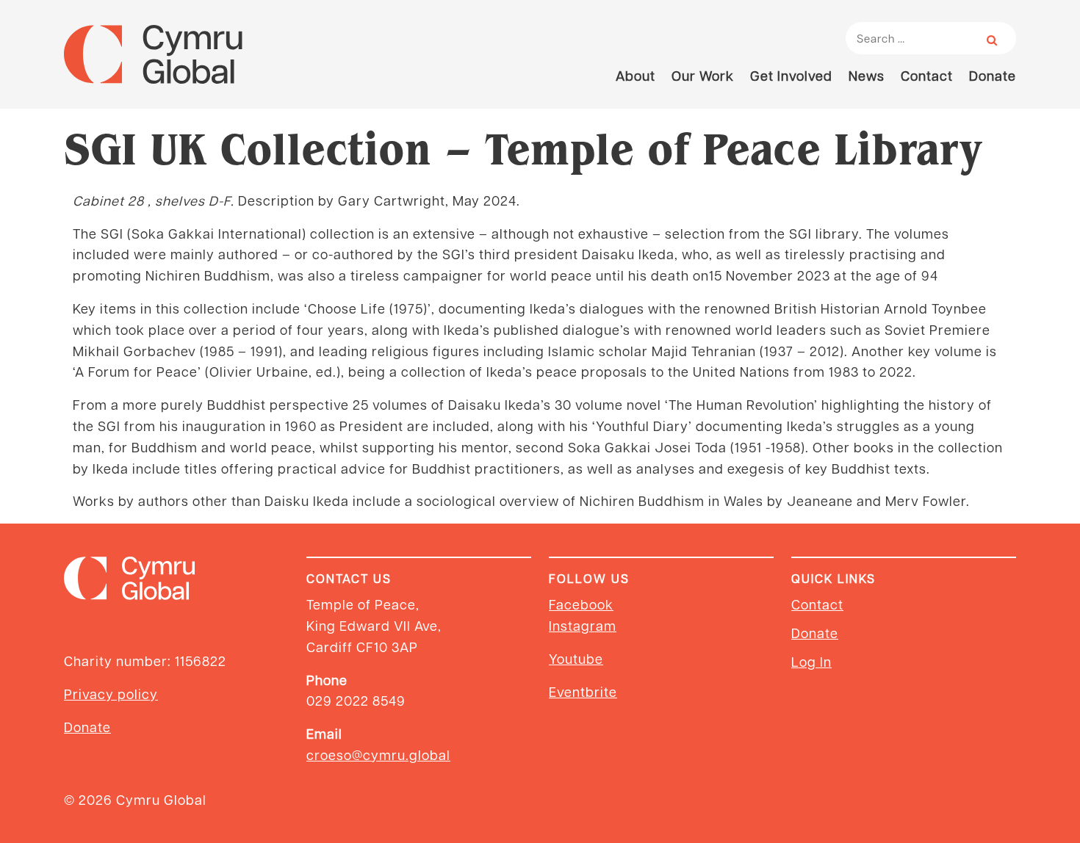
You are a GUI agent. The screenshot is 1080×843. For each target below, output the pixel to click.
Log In (811, 661)
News (867, 75)
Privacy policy (111, 693)
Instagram (582, 625)
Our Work (703, 75)
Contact (927, 75)
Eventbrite (583, 691)
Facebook (581, 604)
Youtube (576, 658)
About (635, 75)
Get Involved (791, 75)
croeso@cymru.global (378, 754)
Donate (992, 75)
